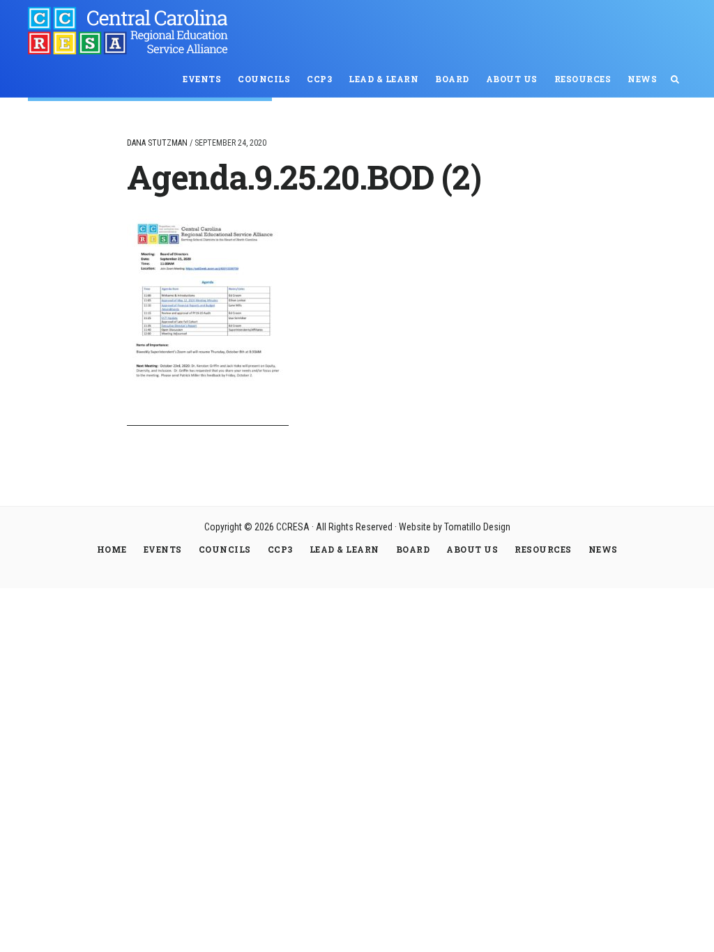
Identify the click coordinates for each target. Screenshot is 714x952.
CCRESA (132, 30)
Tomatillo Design (477, 526)
